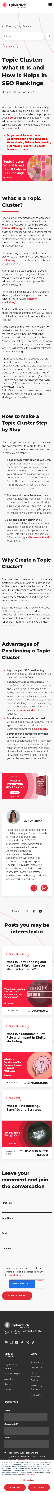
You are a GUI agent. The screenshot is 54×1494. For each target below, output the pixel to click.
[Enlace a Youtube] (6, 1342)
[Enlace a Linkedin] (16, 1342)
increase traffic (40, 537)
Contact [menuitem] (7, 1389)
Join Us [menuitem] (7, 1384)
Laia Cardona (39, 1011)
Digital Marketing (17, 954)
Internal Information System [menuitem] (36, 1377)
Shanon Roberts (37, 1083)
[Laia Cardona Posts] (44, 887)
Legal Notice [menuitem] (36, 1368)
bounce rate (27, 710)
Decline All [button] (39, 1487)
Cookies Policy (37, 1395)
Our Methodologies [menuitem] (12, 1374)
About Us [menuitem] (8, 1379)
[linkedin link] (33, 887)
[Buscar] (48, 36)
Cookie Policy (29, 1475)
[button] (50, 5)
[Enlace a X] (27, 1342)
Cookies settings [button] (27, 1480)
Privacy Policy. (13, 1275)
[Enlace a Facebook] (22, 1342)
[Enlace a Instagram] (11, 1342)
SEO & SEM (9, 46)
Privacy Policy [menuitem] (37, 1362)
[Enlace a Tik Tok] (33, 1342)
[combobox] (23, 36)
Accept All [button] (15, 1487)
